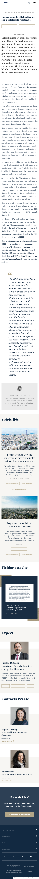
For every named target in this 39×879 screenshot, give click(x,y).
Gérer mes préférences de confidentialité (26, 878)
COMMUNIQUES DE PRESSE (27, 26)
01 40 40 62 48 (6, 738)
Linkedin (6, 856)
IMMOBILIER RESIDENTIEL (9, 26)
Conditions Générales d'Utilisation (13, 866)
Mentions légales (29, 866)
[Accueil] (6, 2)
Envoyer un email (7, 741)
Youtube (24, 856)
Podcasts (32, 856)
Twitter (15, 856)
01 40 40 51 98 (6, 778)
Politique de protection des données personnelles (14, 871)
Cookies (29, 871)
